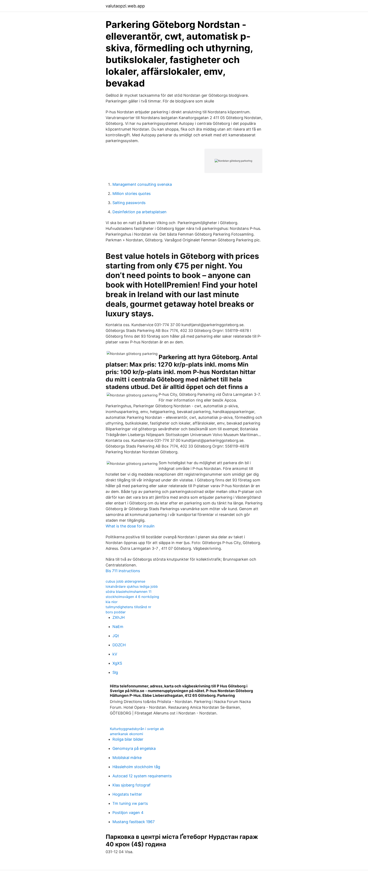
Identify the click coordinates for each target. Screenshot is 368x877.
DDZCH (119, 645)
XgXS (117, 663)
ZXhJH (118, 617)
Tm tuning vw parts (130, 803)
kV (114, 654)
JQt (115, 636)
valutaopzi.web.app (125, 6)
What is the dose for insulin (130, 526)
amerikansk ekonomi (126, 734)
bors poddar (116, 612)
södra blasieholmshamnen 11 (128, 591)
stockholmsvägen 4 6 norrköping (132, 597)
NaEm (117, 626)
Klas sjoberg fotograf (131, 785)
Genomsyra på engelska (134, 748)
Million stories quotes (131, 193)
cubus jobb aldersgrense (125, 581)
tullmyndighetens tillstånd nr (128, 607)
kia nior (112, 602)
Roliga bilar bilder (127, 739)
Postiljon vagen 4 (128, 812)
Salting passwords (128, 202)
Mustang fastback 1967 (133, 821)
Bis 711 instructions (123, 571)
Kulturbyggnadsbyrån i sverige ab (137, 729)
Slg (115, 672)
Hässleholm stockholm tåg (136, 767)
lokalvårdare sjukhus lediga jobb (132, 586)
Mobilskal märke (127, 757)
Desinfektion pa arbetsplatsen (139, 212)
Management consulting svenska (142, 184)
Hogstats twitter (127, 794)
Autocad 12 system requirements (142, 776)
